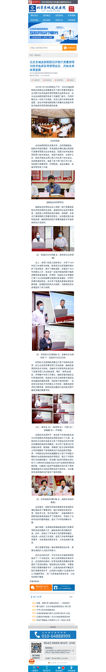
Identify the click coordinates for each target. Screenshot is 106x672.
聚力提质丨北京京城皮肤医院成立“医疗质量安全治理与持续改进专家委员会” (53, 606)
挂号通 (72, 643)
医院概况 (47, 15)
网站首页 (34, 15)
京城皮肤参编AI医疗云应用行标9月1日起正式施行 (53, 613)
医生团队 (47, 20)
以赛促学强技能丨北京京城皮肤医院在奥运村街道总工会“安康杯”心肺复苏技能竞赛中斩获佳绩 (53, 617)
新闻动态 (37, 55)
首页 (31, 55)
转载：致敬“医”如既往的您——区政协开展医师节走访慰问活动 (53, 603)
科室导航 (34, 20)
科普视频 (71, 15)
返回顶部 (53, 627)
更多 (71, 597)
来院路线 (71, 20)
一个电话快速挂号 (64, 587)
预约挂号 (64, 643)
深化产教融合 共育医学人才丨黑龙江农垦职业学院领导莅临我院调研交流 (53, 620)
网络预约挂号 (43, 587)
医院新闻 (59, 15)
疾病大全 (59, 20)
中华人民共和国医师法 (45, 610)
